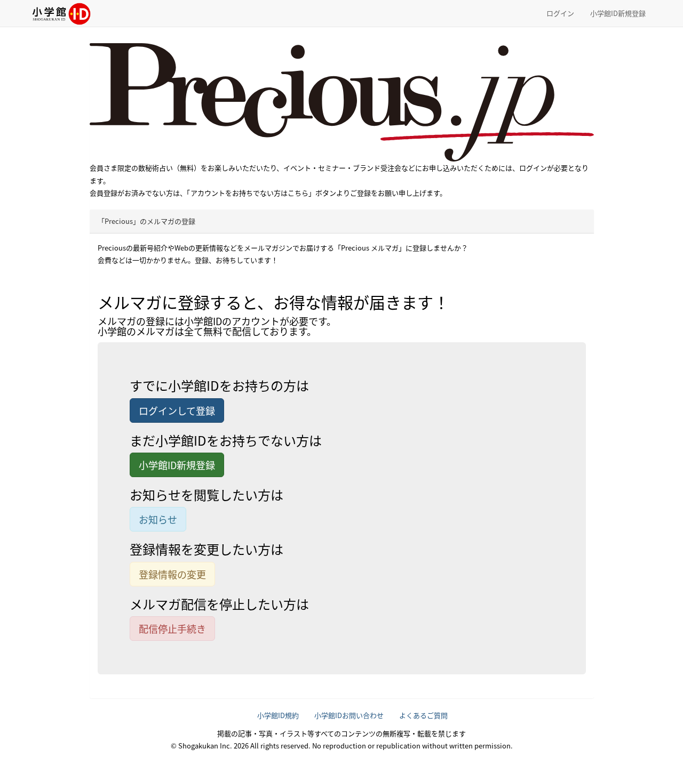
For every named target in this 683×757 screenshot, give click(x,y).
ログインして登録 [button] (177, 410)
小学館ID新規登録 (618, 13)
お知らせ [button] (158, 519)
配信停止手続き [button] (172, 628)
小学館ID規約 (278, 715)
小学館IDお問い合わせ (349, 715)
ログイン (560, 13)
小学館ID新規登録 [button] (177, 465)
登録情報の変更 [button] (172, 574)
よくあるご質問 (423, 715)
